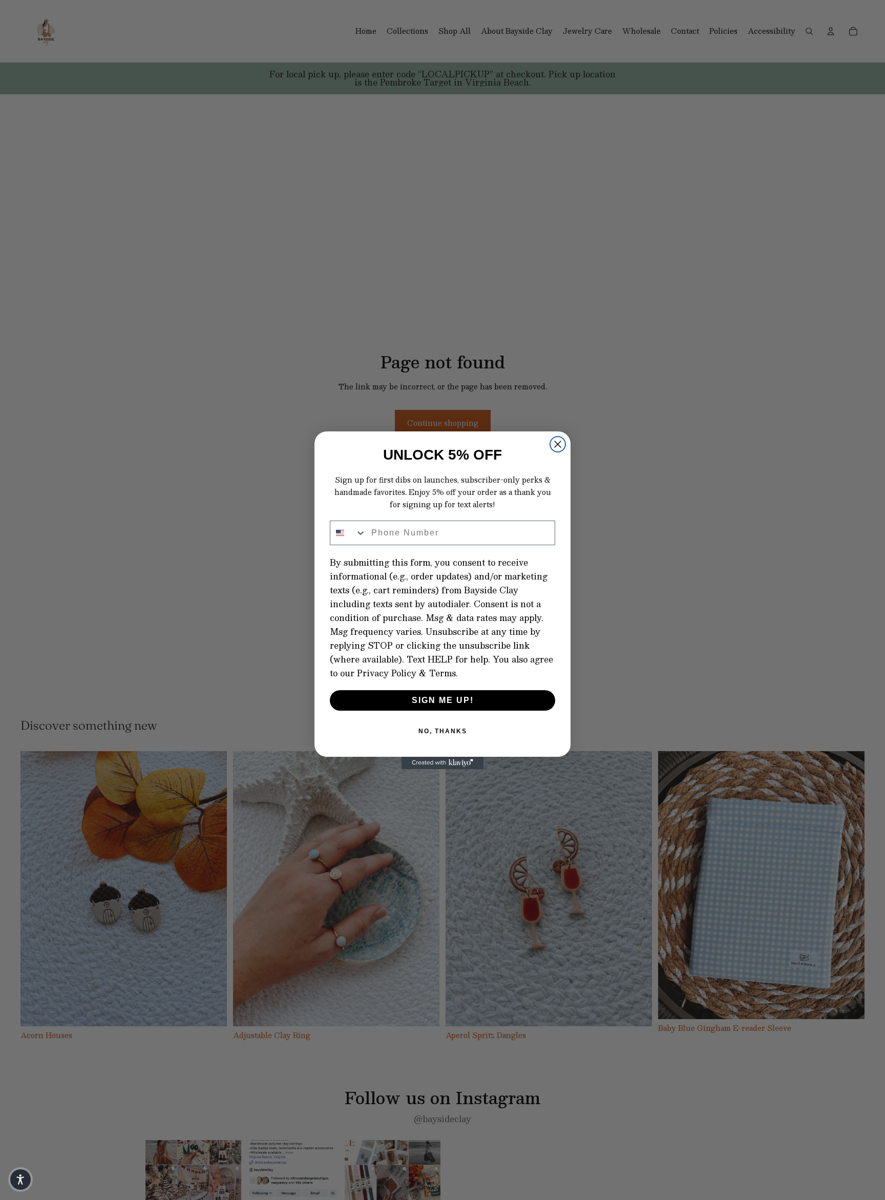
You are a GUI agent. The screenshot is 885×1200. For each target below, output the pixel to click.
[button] (20, 1179)
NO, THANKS (442, 731)
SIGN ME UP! (443, 700)
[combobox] (348, 533)
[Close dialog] (557, 444)
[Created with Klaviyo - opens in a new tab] (442, 763)
